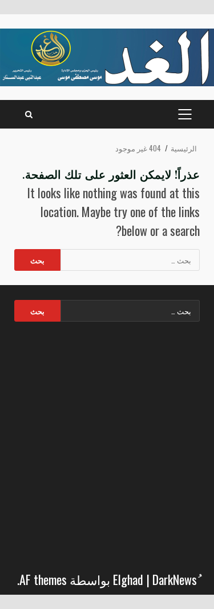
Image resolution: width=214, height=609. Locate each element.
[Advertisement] (107, 443)
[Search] (29, 114)
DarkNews (174, 579)
